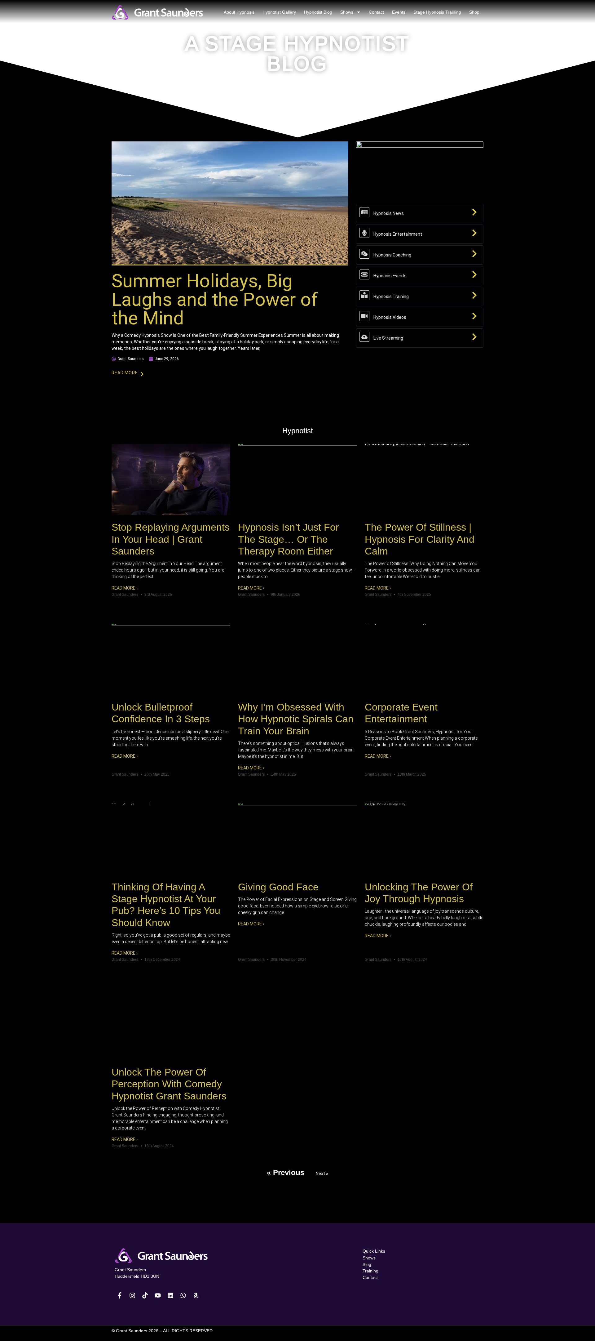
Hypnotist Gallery (279, 12)
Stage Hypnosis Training (437, 12)
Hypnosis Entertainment (397, 234)
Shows (346, 12)
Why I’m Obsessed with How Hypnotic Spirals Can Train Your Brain (296, 719)
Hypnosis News (388, 213)
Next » (322, 1173)
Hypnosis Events (390, 275)
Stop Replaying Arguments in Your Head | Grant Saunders (171, 539)
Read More (125, 372)
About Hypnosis (239, 12)
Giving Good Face (278, 887)
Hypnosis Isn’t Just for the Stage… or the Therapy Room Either (288, 539)
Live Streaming (388, 338)
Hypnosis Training (391, 296)
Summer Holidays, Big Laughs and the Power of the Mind (215, 299)
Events (398, 12)
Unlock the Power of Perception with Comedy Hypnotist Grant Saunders (169, 1084)
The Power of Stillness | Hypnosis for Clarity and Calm (419, 539)
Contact (376, 12)
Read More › (125, 588)
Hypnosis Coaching (392, 254)
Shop (474, 12)
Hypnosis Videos (389, 317)
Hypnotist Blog (318, 12)
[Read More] (142, 374)
